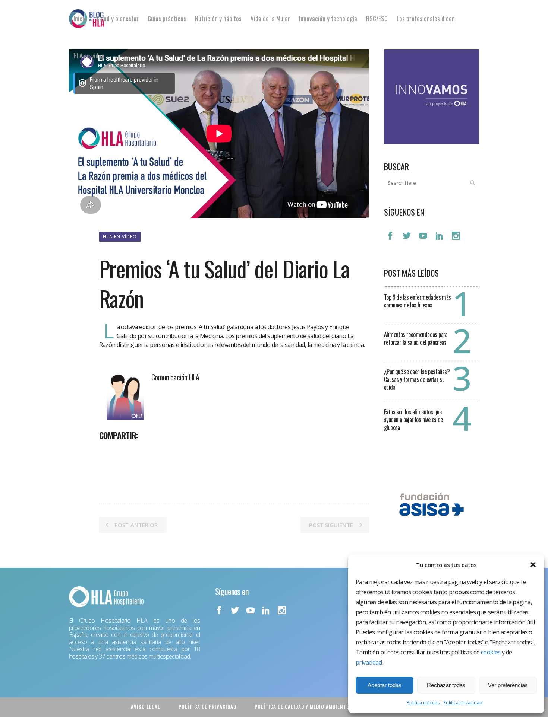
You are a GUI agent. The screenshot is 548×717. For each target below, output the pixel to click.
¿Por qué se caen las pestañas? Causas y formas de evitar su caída (417, 379)
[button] (533, 564)
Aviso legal (145, 706)
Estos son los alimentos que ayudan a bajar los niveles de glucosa (413, 419)
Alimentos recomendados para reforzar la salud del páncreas (416, 338)
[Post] (124, 451)
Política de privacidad (207, 706)
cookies (491, 652)
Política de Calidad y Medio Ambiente (302, 706)
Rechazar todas (446, 685)
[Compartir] (107, 451)
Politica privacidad (462, 703)
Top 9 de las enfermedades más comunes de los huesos (417, 301)
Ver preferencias (508, 685)
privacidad (369, 662)
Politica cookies (423, 703)
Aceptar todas (384, 685)
